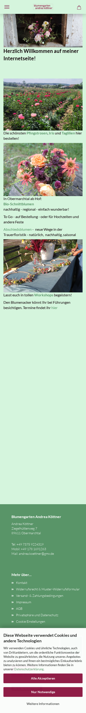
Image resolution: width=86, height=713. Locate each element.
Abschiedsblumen (17, 229)
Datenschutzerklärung (29, 669)
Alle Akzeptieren (43, 678)
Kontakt (21, 583)
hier (54, 307)
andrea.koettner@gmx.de (36, 553)
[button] (10, 31)
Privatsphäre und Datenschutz (37, 615)
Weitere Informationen (43, 704)
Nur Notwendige (43, 692)
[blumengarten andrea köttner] (43, 7)
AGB (19, 608)
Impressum (23, 602)
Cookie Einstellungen (30, 621)
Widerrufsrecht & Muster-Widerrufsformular (48, 589)
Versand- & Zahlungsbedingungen (39, 596)
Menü (7, 7)
